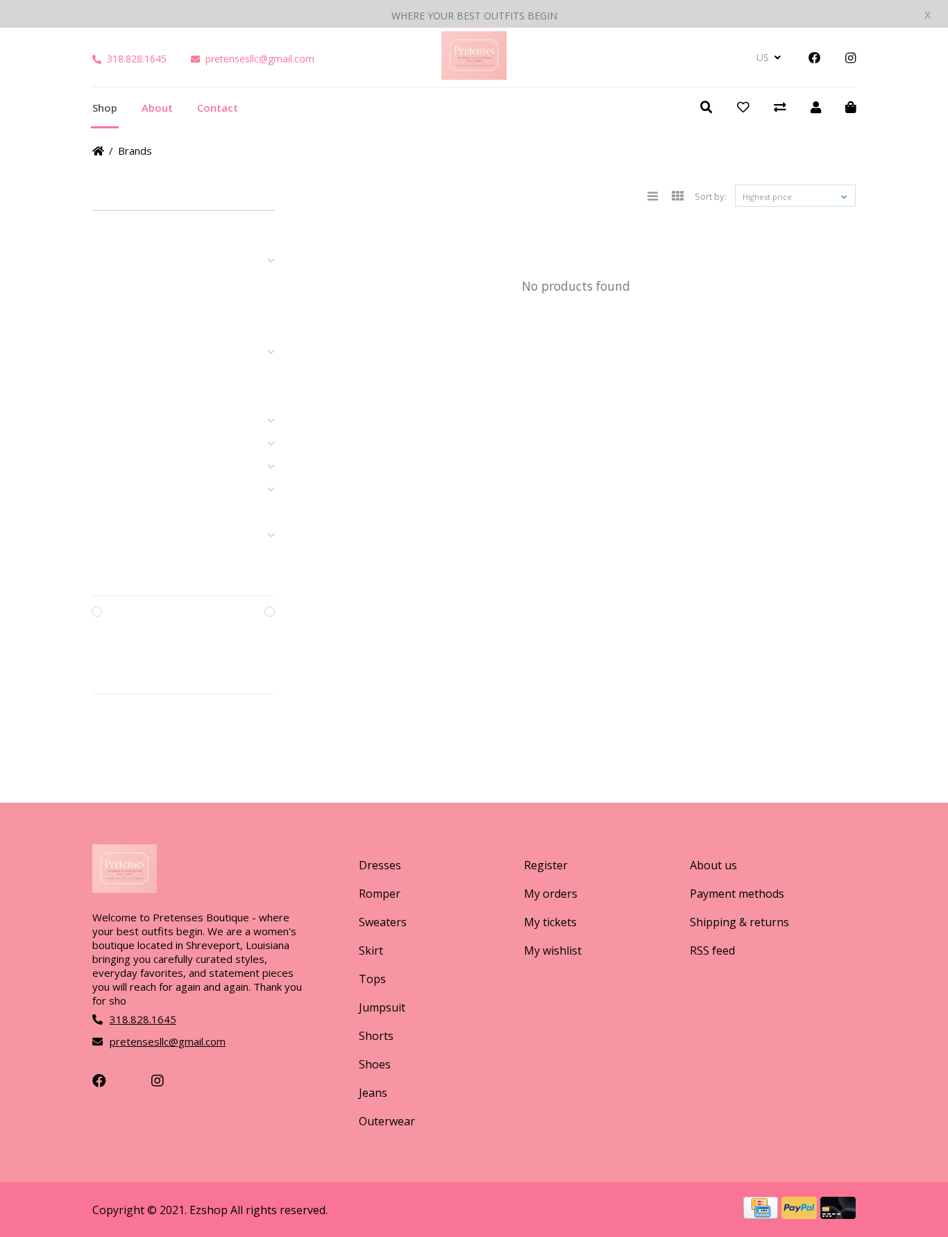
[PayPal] (800, 1214)
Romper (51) (117, 284)
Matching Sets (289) (132, 490)
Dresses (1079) (123, 261)
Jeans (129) (114, 444)
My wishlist (553, 950)
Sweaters (383, 922)
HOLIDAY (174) (121, 535)
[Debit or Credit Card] (838, 1214)
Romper (379, 893)
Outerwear (387, 1121)
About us (713, 865)
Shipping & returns (739, 922)
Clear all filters (133, 731)
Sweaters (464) (123, 306)
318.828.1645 (137, 58)
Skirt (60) (110, 329)
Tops (372, 979)
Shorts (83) (114, 398)
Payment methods (737, 893)
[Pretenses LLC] (474, 75)
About (157, 107)
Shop (104, 107)
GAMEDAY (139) (123, 512)
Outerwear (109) (126, 467)
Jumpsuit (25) (118, 375)
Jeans (373, 1092)
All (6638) (110, 238)
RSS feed (712, 950)
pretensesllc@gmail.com (259, 58)
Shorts (376, 1035)
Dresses (380, 865)
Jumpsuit (382, 1007)
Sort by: (711, 196)
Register (546, 865)
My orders (550, 893)
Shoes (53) (114, 421)
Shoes (375, 1064)
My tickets (550, 922)
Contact (217, 107)
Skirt (371, 950)
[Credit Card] (762, 1214)
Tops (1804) (115, 352)
